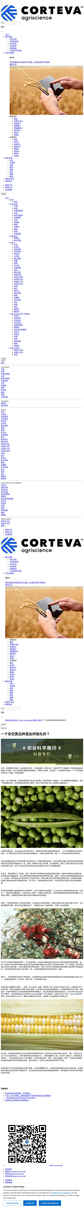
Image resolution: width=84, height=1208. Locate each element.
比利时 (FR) (18, 279)
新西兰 (16, 238)
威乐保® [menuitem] (17, 130)
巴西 (16, 336)
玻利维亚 (17, 341)
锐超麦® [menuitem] (17, 123)
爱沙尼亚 (17, 293)
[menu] (2, 2)
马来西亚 (17, 234)
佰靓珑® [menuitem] (17, 126)
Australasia (13, 236)
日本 (16, 220)
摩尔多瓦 (17, 272)
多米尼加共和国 (20, 329)
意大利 (16, 265)
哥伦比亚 (17, 323)
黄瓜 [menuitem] (11, 172)
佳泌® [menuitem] (16, 156)
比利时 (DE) (18, 284)
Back (7, 34)
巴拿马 (16, 334)
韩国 (16, 231)
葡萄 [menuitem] (11, 169)
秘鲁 (16, 343)
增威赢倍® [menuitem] (18, 128)
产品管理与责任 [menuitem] (16, 50)
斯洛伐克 (17, 274)
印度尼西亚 (18, 211)
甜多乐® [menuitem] (17, 144)
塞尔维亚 (17, 258)
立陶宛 (16, 298)
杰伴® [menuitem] (16, 142)
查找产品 (13, 64)
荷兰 (16, 307)
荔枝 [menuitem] (11, 176)
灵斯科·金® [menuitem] (18, 121)
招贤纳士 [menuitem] (8, 181)
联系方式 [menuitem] (8, 187)
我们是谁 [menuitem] (8, 37)
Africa (12, 200)
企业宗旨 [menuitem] (13, 43)
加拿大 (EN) (18, 350)
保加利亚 (17, 249)
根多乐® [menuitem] (17, 146)
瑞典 (16, 295)
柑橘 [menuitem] (11, 174)
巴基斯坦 (17, 217)
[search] (2, 31)
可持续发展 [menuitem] (14, 41)
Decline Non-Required (50, 1203)
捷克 (16, 270)
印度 (16, 208)
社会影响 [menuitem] (13, 46)
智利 (16, 339)
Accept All (30, 1203)
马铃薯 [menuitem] (12, 162)
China (3, 194)
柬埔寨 (16, 222)
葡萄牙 (16, 309)
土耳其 (16, 256)
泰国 (16, 224)
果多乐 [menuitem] (16, 151)
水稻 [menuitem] (11, 160)
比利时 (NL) (18, 281)
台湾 (16, 213)
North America (15, 348)
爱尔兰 (16, 291)
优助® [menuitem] (16, 135)
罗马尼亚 (17, 300)
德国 (16, 263)
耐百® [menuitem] (16, 153)
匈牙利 (16, 254)
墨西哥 (16, 327)
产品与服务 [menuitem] (9, 53)
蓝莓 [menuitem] (11, 165)
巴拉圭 (16, 332)
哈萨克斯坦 (18, 215)
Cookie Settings (12, 1203)
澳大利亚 (17, 240)
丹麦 (16, 245)
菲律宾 (16, 227)
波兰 (16, 288)
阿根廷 (16, 346)
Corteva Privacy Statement (60, 1193)
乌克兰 (16, 247)
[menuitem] (30, 62)
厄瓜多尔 (17, 320)
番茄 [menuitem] (11, 167)
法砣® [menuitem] (16, 133)
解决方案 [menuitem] (8, 158)
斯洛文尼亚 (18, 277)
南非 (16, 202)
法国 (16, 286)
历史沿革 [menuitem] (13, 39)
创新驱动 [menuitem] (13, 48)
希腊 (16, 261)
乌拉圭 (16, 316)
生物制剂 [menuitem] (13, 137)
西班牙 (16, 311)
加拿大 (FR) (18, 352)
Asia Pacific (14, 204)
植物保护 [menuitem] (13, 116)
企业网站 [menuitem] (8, 190)
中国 (16, 206)
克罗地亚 (17, 251)
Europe (12, 242)
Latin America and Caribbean (20, 314)
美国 (16, 355)
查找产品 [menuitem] (8, 185)
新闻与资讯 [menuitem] (9, 179)
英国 (16, 304)
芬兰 (16, 302)
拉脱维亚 (17, 268)
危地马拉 (17, 318)
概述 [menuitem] (16, 119)
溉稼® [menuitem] (16, 149)
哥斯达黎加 (18, 325)
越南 (16, 229)
